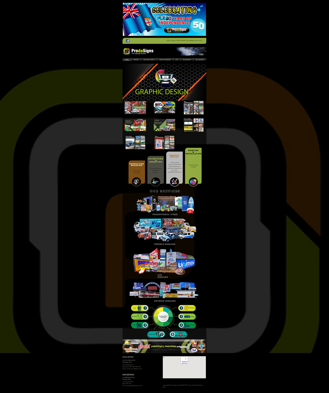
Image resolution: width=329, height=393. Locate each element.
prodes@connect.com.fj (194, 40)
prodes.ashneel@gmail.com (134, 368)
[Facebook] (127, 40)
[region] (180, 51)
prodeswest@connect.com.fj (134, 385)
